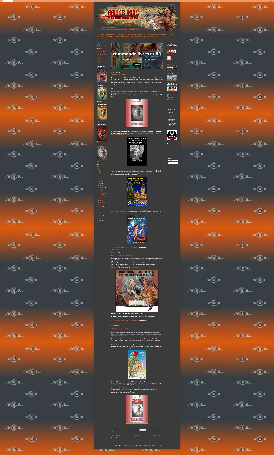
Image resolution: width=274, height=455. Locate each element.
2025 (100, 166)
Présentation (101, 62)
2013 (100, 183)
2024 (100, 168)
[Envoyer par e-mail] (140, 247)
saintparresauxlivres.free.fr (148, 344)
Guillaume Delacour (170, 96)
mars (101, 213)
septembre (102, 202)
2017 (100, 176)
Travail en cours (102, 43)
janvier (101, 217)
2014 (100, 181)
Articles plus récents (116, 435)
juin (101, 208)
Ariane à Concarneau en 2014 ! (122, 255)
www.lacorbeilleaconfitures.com (118, 93)
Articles (170, 160)
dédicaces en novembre (119, 328)
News (117, 249)
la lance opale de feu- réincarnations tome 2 (102, 60)
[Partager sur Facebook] (144, 247)
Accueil (137, 435)
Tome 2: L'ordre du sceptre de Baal (102, 51)
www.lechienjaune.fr (135, 267)
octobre (102, 200)
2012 (100, 220)
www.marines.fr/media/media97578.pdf (121, 211)
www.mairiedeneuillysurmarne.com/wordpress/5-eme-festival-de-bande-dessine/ (130, 383)
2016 (100, 178)
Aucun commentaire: (133, 247)
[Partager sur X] (143, 247)
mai (101, 210)
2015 (100, 180)
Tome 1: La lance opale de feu (102, 46)
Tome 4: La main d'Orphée (102, 56)
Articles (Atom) (121, 437)
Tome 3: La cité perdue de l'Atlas (102, 53)
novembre (102, 187)
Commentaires (172, 162)
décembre (102, 185)
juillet (101, 206)
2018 (100, 174)
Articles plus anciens (157, 435)
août (101, 204)
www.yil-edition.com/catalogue (120, 335)
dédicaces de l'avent (118, 75)
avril (101, 211)
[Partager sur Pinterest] (145, 247)
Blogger (161, 445)
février (101, 215)
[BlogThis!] (141, 247)
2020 (100, 170)
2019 (100, 172)
